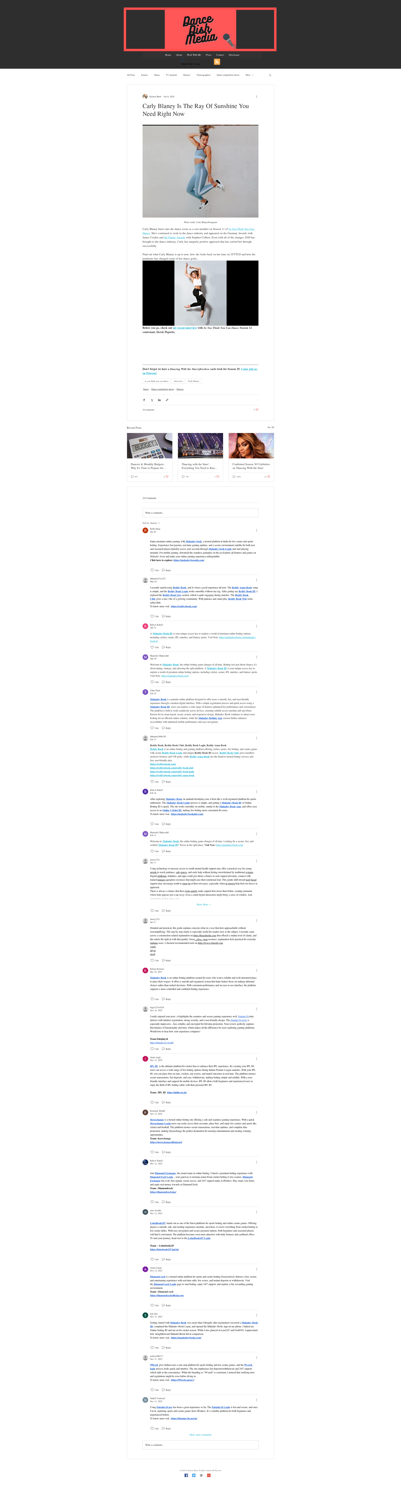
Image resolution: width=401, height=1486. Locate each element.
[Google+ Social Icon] (209, 1475)
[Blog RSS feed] (217, 62)
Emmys (144, 74)
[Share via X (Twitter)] (151, 399)
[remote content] (200, 347)
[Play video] (200, 293)
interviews (178, 381)
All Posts (131, 74)
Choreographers (204, 74)
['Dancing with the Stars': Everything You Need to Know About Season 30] (200, 445)
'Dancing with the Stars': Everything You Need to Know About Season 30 (199, 466)
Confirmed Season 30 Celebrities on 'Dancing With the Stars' (251, 466)
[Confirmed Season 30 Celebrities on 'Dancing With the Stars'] (251, 445)
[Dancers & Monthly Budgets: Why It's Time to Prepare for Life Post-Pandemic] (149, 445)
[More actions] (256, 96)
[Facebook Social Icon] (186, 1475)
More (248, 74)
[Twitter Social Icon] (193, 1475)
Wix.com (218, 1470)
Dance (157, 74)
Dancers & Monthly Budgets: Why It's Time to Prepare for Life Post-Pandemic (147, 466)
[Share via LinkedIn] (159, 399)
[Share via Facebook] (144, 399)
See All (271, 427)
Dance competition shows (228, 74)
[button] (270, 75)
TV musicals (171, 74)
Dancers (186, 74)
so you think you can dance (157, 381)
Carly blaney (193, 381)
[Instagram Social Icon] (201, 1475)
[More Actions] (256, 530)
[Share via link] (167, 399)
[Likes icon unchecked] (152, 570)
